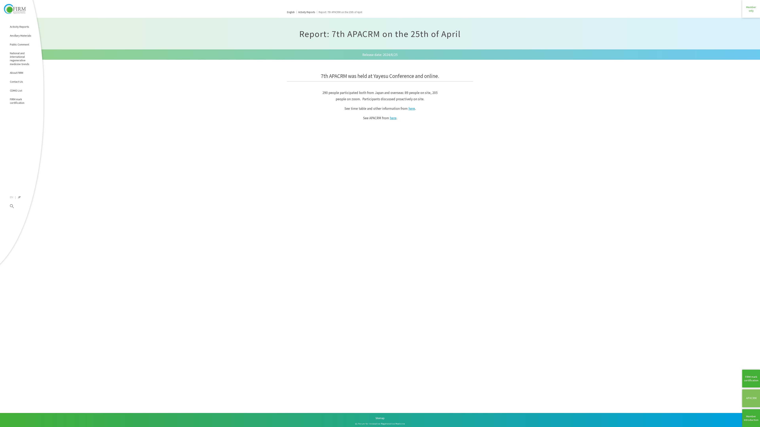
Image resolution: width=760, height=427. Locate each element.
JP (19, 197)
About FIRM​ (16, 73)
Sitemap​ (380, 418)
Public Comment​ (19, 44)
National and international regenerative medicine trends (19, 58)
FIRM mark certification (17, 101)
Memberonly (751, 8)
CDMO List (16, 90)
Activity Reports (19, 26)
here (411, 108)
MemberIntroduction (751, 418)
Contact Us (16, 81)
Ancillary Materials (20, 35)
